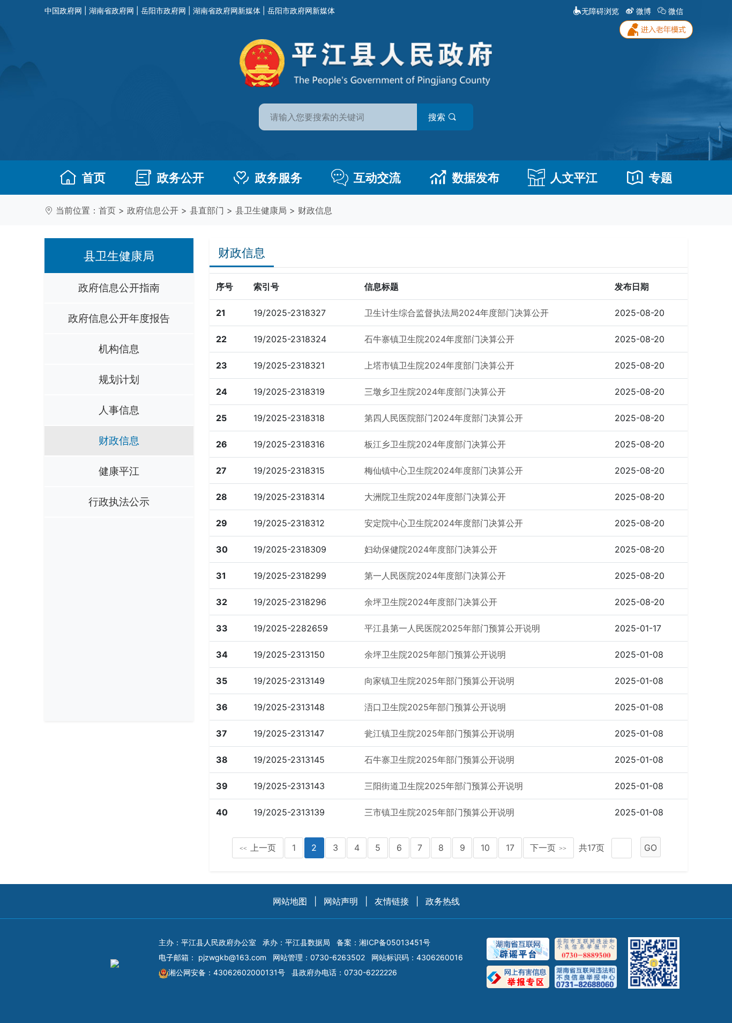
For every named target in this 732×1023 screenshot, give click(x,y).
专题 (661, 178)
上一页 (258, 847)
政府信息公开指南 (119, 287)
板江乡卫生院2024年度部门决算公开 (435, 444)
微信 (675, 11)
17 (510, 847)
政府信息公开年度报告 (119, 318)
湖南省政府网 (111, 10)
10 (485, 847)
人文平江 (573, 178)
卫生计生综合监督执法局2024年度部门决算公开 (456, 312)
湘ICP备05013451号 (394, 942)
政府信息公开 (152, 210)
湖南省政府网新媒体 (226, 10)
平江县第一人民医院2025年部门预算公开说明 (452, 628)
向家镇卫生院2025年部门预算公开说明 (439, 680)
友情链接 (392, 901)
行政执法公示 (119, 501)
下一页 (548, 847)
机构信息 (119, 348)
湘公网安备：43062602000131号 (226, 972)
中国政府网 (63, 10)
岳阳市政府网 (163, 10)
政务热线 (442, 901)
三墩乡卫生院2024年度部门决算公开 (435, 391)
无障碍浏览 (600, 11)
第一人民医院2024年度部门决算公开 (435, 575)
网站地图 (290, 901)
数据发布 (475, 178)
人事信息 (119, 409)
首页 (94, 178)
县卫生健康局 (261, 210)
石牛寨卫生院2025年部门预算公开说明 (439, 759)
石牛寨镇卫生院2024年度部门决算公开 (439, 339)
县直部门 (207, 210)
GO (650, 847)
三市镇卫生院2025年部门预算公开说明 (439, 812)
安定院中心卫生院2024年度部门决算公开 (443, 523)
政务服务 (278, 178)
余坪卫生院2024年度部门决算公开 (430, 602)
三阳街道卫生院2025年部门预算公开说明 (443, 786)
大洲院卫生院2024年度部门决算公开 (435, 496)
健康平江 (119, 471)
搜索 (438, 117)
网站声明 (341, 901)
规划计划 (119, 379)
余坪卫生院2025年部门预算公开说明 (435, 654)
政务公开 (180, 178)
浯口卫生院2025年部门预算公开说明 (435, 707)
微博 (643, 11)
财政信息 (315, 210)
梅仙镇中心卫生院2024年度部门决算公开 (443, 470)
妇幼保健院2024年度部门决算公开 (430, 549)
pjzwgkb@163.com (232, 957)
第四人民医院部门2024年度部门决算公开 (443, 418)
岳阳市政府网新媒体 (301, 10)
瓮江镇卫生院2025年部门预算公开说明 (439, 733)
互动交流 (377, 178)
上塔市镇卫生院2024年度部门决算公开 (439, 365)
